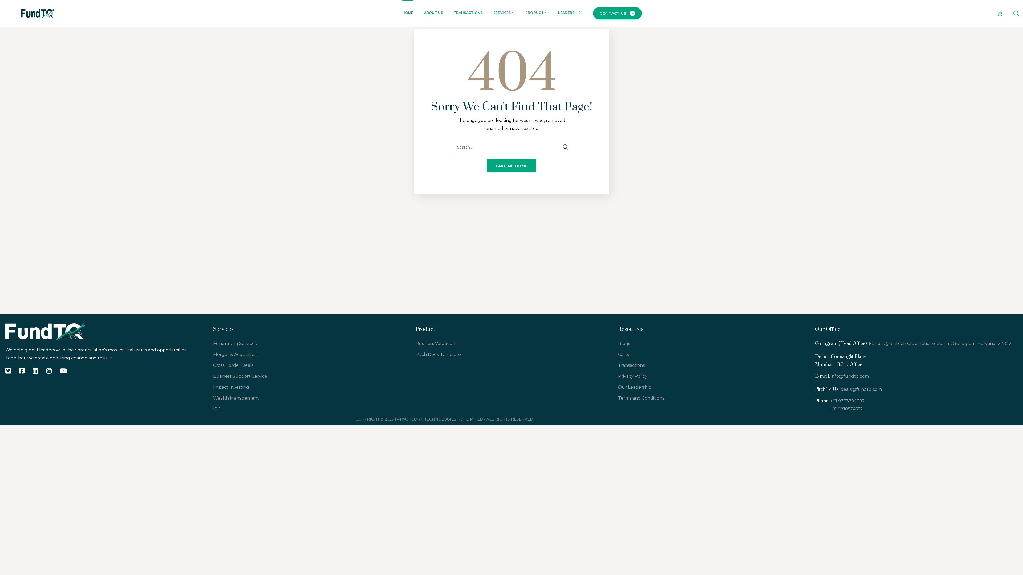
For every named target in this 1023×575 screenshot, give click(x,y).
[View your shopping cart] (999, 13)
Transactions (631, 365)
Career (625, 354)
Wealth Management (236, 398)
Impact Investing (231, 387)
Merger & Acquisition (235, 354)
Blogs (624, 343)
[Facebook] (22, 371)
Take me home (511, 166)
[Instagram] (49, 371)
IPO (217, 409)
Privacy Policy (632, 376)
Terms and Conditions (641, 398)
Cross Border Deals (233, 365)
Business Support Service (240, 376)
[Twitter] (8, 371)
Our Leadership (634, 387)
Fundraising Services (235, 343)
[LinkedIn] (35, 371)
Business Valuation (435, 343)
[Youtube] (63, 371)
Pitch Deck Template (438, 354)
